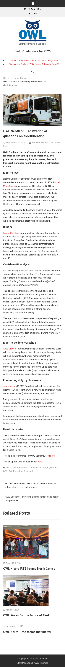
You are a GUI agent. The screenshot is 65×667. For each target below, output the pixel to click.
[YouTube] (35, 13)
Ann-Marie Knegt (40, 142)
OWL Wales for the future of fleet (26, 615)
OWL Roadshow (15, 471)
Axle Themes (41, 663)
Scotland (28, 471)
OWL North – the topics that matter (27, 632)
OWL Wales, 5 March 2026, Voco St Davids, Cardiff (34, 64)
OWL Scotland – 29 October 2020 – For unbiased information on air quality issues (31, 485)
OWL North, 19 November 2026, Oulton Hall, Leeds (33, 60)
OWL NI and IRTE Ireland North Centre (29, 568)
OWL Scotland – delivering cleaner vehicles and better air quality (31, 498)
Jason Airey (9, 386)
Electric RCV (24, 467)
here (52, 455)
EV (48, 467)
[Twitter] (29, 13)
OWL (5, 471)
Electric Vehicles (38, 467)
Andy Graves (9, 348)
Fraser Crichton (11, 233)
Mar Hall (54, 467)
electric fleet (12, 467)
